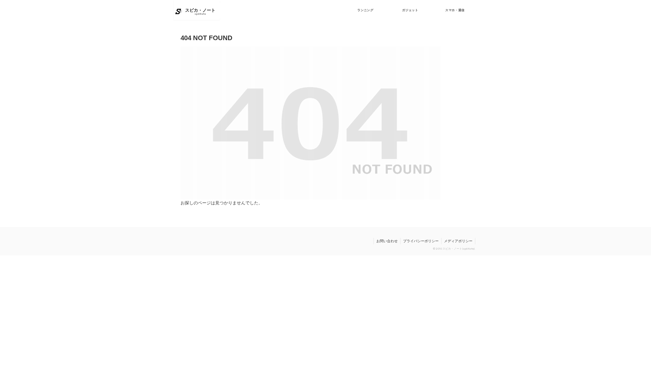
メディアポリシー (458, 241)
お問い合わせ (387, 241)
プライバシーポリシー (421, 241)
